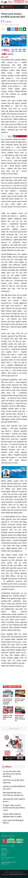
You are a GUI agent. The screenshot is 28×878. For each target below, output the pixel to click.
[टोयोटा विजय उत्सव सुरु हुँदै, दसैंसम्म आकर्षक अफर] (20, 693)
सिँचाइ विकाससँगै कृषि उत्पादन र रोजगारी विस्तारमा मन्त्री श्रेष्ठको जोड (13, 794)
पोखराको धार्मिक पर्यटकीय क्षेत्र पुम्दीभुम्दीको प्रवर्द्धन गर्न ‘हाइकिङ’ (12, 815)
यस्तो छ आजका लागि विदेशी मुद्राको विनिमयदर (13, 821)
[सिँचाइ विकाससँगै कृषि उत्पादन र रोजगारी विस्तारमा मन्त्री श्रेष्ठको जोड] (20, 710)
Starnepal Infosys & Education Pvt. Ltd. (17, 874)
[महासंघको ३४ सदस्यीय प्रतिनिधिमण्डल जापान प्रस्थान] (8, 710)
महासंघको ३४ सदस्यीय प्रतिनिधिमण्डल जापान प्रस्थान (14, 787)
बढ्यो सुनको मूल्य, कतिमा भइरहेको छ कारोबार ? (14, 800)
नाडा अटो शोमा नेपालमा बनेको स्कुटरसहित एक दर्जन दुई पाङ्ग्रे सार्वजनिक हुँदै (12, 774)
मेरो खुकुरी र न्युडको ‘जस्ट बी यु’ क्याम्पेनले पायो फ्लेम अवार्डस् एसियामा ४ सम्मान (14, 808)
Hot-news (5, 696)
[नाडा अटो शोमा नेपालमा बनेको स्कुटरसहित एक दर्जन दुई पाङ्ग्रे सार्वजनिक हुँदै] (8, 693)
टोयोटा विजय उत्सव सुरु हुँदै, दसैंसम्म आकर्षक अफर (13, 781)
